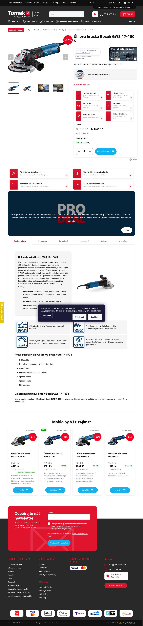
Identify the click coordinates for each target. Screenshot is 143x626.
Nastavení (47, 315)
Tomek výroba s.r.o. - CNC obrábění (20, 596)
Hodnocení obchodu (15, 585)
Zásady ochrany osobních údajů (19, 592)
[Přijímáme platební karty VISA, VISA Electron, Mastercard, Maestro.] (32, 613)
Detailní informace (81, 84)
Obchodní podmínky (15, 3)
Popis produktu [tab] (20, 241)
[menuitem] (14, 21)
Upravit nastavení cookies (60, 623)
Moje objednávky (45, 591)
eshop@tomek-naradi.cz (117, 565)
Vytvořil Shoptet (112, 623)
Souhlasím (95, 317)
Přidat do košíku (103, 151)
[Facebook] (95, 14)
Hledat (81, 14)
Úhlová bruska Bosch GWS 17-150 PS (20, 455)
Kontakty (55, 3)
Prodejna (45, 3)
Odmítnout (79, 317)
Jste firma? (43, 568)
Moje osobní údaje (45, 587)
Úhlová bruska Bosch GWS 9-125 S (53, 455)
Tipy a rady (72, 3)
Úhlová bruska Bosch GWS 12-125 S (85, 455)
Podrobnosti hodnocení (83, 53)
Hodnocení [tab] (84, 241)
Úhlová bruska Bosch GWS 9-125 (117, 455)
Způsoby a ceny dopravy (47, 575)
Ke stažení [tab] (63, 241)
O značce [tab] (123, 241)
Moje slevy (42, 598)
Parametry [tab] (42, 241)
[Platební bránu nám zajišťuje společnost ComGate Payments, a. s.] (16, 613)
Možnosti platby (44, 571)
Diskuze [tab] (104, 241)
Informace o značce (32, 3)
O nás (63, 3)
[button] (23, 473)
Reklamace (43, 564)
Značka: (79, 58)
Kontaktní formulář (115, 585)
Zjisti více (127, 230)
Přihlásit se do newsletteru (59, 543)
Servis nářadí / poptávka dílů (18, 589)
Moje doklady (43, 594)
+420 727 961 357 (115, 569)
